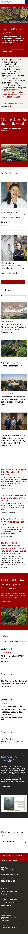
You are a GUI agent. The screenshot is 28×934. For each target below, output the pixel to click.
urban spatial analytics (11, 97)
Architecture (5, 888)
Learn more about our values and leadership (13, 105)
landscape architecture (11, 94)
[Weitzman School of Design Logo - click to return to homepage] (6, 2)
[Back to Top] (14, 928)
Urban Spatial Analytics (9, 902)
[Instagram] (9, 881)
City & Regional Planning (9, 891)
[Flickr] (14, 881)
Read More (6, 135)
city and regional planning (14, 88)
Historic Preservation (8, 897)
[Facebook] (2, 881)
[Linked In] (7, 881)
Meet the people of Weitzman (12, 282)
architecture (14, 87)
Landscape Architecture (9, 900)
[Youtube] (11, 881)
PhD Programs (6, 905)
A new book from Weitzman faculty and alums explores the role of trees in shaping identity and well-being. (13, 39)
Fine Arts (4, 894)
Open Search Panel (21, 2)
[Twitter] (4, 881)
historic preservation (14, 92)
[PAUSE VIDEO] (25, 18)
